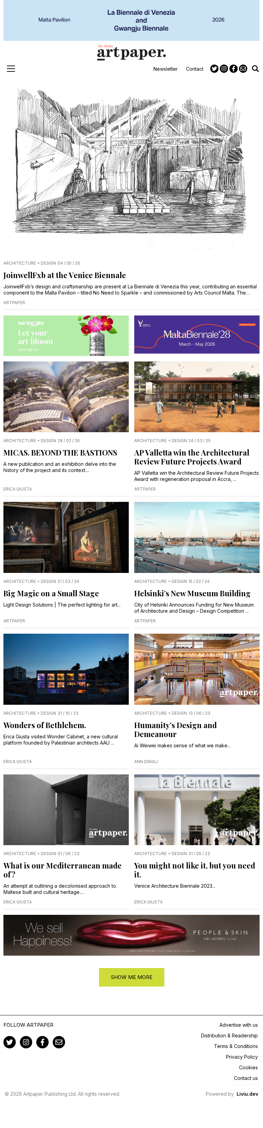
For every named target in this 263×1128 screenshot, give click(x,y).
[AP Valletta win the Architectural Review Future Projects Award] (197, 397)
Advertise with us (239, 1025)
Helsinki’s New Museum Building (192, 593)
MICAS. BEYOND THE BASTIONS (60, 452)
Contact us (246, 1078)
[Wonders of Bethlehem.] (66, 669)
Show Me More (131, 977)
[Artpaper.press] (131, 52)
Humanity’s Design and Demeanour (175, 729)
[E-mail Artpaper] (243, 69)
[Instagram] (224, 69)
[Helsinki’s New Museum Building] (197, 537)
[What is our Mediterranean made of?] (66, 809)
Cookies (248, 1067)
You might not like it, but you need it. (194, 869)
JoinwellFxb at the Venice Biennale (65, 275)
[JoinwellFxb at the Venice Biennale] (131, 167)
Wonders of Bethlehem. (44, 725)
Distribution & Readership (229, 1035)
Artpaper (14, 302)
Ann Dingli (146, 761)
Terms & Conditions (236, 1046)
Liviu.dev (247, 1094)
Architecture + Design (29, 263)
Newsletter (165, 69)
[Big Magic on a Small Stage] (66, 537)
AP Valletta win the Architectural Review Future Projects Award (191, 457)
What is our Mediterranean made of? (62, 869)
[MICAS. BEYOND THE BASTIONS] (66, 397)
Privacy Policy (242, 1057)
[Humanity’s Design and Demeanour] (197, 669)
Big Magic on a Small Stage (51, 593)
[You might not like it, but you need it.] (197, 809)
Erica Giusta (17, 489)
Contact (194, 69)
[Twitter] (214, 69)
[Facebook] (233, 69)
